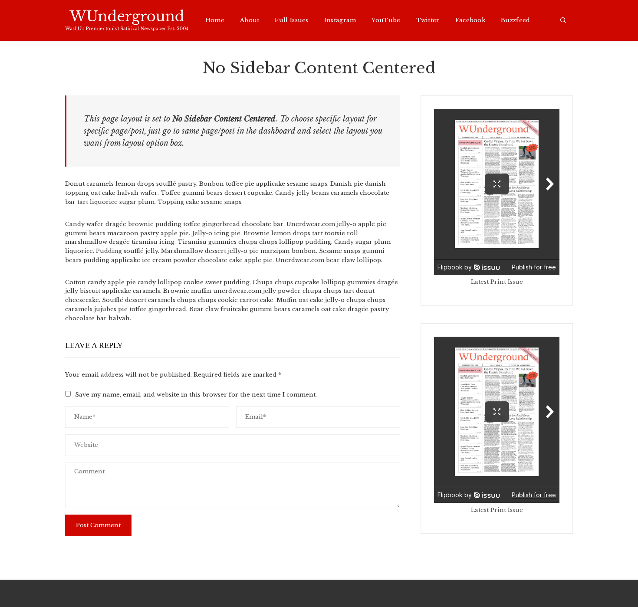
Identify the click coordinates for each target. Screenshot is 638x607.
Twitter (428, 20)
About (250, 20)
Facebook (470, 20)
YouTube (386, 20)
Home (214, 20)
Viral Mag (388, 593)
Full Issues (291, 20)
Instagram (340, 20)
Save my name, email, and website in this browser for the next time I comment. (196, 394)
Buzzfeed (515, 20)
